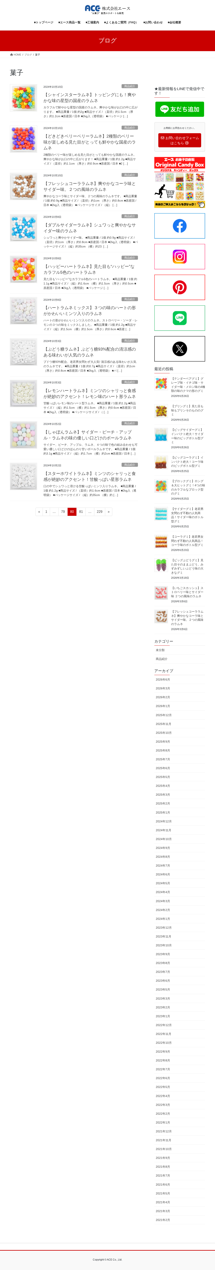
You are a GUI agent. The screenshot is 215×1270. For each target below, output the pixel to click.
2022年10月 (164, 1042)
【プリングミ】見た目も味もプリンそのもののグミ (187, 410)
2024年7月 (163, 865)
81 (81, 513)
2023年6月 (163, 980)
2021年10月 (164, 1149)
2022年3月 (163, 1104)
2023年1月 (163, 1016)
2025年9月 (163, 741)
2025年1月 (163, 812)
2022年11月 (163, 1034)
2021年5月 (163, 1193)
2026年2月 (163, 697)
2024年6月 (163, 874)
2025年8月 (163, 750)
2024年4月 (163, 892)
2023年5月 (163, 989)
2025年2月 (163, 803)
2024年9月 (163, 848)
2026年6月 (163, 679)
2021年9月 (163, 1158)
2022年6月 (163, 1078)
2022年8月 (163, 1060)
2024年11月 (163, 830)
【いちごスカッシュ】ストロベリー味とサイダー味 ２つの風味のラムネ (187, 592)
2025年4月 (163, 785)
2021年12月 (164, 1131)
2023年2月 (163, 1007)
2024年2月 (163, 910)
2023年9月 (163, 954)
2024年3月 (163, 901)
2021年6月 (163, 1184)
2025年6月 (163, 768)
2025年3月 (163, 794)
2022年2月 (163, 1113)
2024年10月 (164, 839)
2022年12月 (164, 1025)
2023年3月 (163, 998)
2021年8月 (163, 1166)
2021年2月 (163, 1220)
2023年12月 (164, 927)
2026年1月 (163, 706)
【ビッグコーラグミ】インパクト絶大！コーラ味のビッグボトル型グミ (187, 461)
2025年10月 (164, 732)
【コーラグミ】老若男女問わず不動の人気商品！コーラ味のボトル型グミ (187, 541)
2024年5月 (163, 883)
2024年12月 (164, 821)
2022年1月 (163, 1122)
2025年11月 (163, 724)
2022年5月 (163, 1087)
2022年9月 (163, 1051)
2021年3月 (163, 1211)
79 (63, 513)
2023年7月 (163, 971)
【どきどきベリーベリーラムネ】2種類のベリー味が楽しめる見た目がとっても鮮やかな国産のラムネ (89, 142)
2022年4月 (163, 1096)
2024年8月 (163, 856)
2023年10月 (164, 945)
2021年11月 (163, 1140)
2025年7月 (163, 759)
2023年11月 (163, 936)
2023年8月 (163, 963)
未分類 (160, 650)
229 (99, 513)
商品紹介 (129, 86)
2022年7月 (163, 1069)
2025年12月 (164, 715)
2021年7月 (163, 1175)
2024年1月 (163, 918)
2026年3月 (163, 688)
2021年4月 (163, 1202)
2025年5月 (163, 777)
